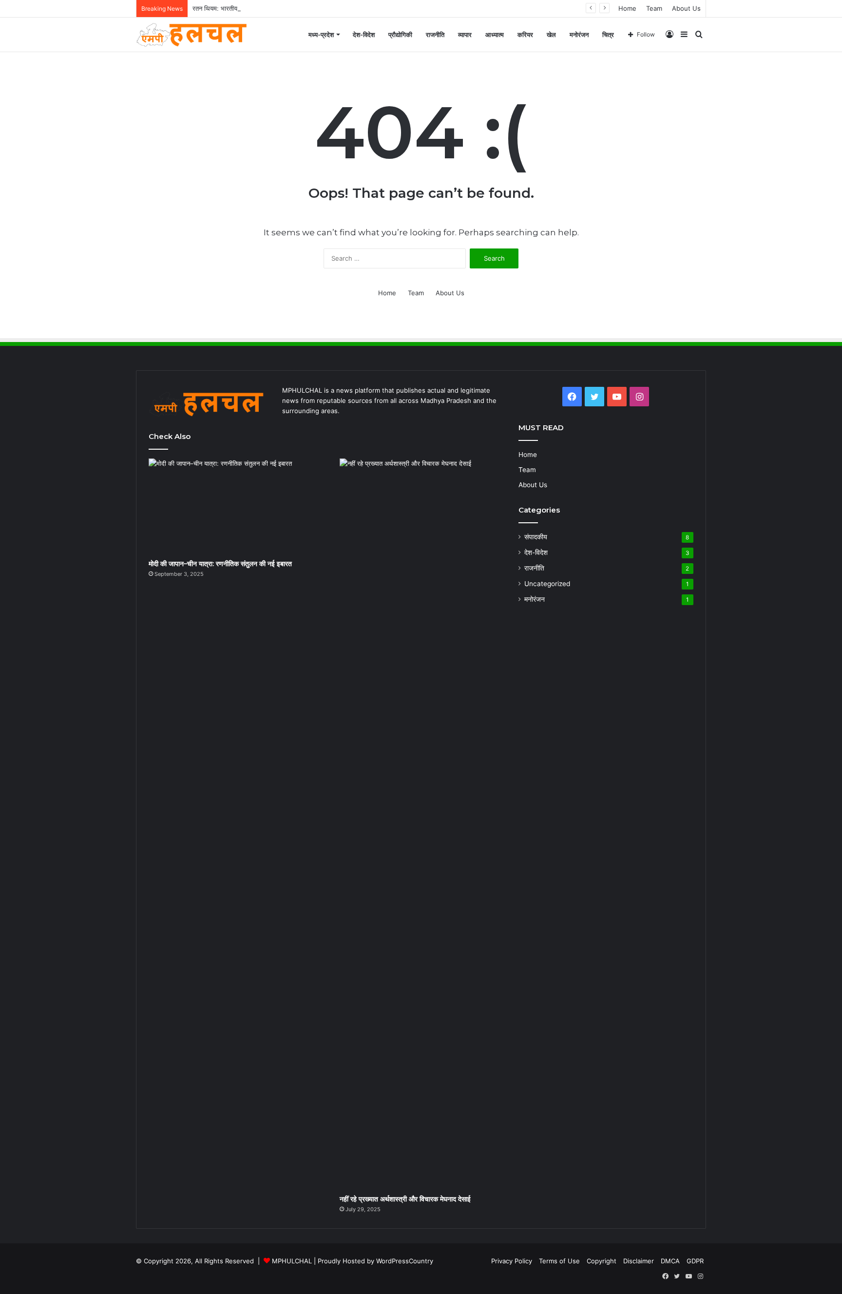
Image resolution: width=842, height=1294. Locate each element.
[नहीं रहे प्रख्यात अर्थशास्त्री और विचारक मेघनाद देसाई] (424, 823)
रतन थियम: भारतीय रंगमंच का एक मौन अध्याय (245, 8)
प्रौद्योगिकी (400, 34)
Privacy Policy (511, 1261)
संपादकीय (535, 537)
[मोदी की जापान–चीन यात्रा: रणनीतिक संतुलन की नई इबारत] (233, 506)
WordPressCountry (404, 1261)
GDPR (695, 1261)
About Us (686, 8)
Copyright (601, 1261)
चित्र (608, 34)
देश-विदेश (364, 34)
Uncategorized (547, 584)
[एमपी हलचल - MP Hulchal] (195, 34)
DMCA (670, 1261)
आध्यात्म (494, 34)
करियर (525, 34)
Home (627, 8)
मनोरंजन (579, 34)
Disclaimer (638, 1261)
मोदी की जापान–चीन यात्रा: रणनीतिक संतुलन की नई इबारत (220, 563)
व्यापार (465, 34)
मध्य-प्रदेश (321, 34)
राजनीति (435, 34)
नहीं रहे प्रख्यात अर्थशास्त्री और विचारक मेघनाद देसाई (405, 1199)
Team (654, 8)
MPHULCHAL (292, 1261)
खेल (551, 34)
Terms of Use (559, 1261)
